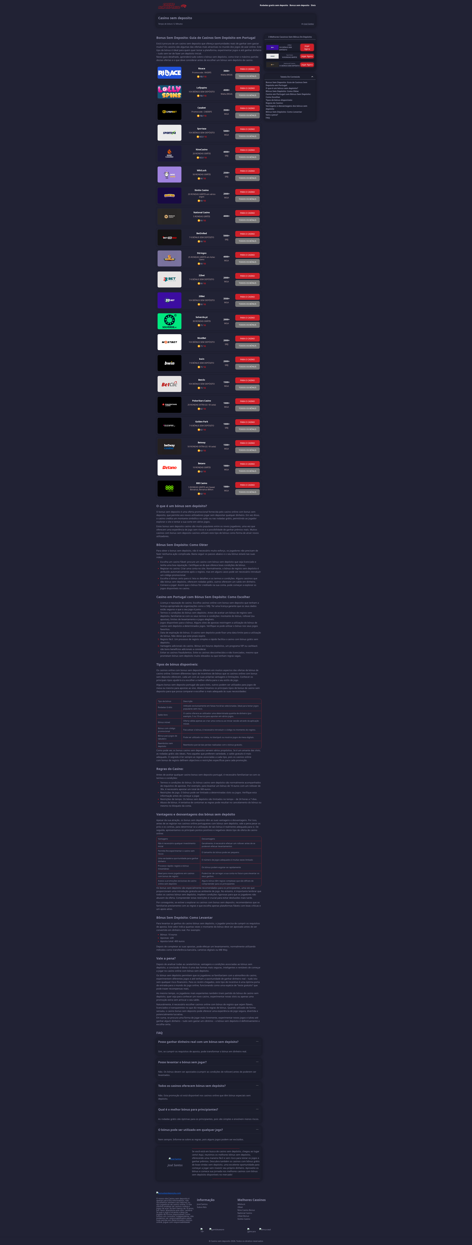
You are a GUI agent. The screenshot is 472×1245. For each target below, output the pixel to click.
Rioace (201, 68)
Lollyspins (202, 87)
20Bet (202, 296)
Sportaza (201, 128)
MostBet (201, 338)
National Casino (201, 212)
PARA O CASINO (247, 69)
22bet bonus (243, 1216)
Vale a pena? (272, 114)
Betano (201, 463)
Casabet (202, 107)
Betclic (201, 379)
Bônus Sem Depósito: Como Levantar (284, 111)
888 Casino (201, 483)
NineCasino (202, 149)
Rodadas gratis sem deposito (274, 5)
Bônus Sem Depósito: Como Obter (282, 91)
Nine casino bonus (246, 1210)
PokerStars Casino (201, 400)
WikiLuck (201, 170)
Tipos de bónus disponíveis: (279, 100)
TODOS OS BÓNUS (247, 76)
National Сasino (244, 1213)
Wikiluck (241, 1204)
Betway (202, 442)
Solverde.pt (202, 317)
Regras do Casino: (274, 103)
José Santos (309, 23)
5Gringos (201, 253)
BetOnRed (201, 233)
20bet (240, 1207)
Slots (313, 5)
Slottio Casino (202, 190)
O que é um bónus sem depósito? (282, 88)
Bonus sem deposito (299, 5)
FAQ (268, 117)
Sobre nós (202, 1207)
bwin (201, 359)
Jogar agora (307, 47)
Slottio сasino (243, 1219)
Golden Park (201, 421)
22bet (202, 275)
